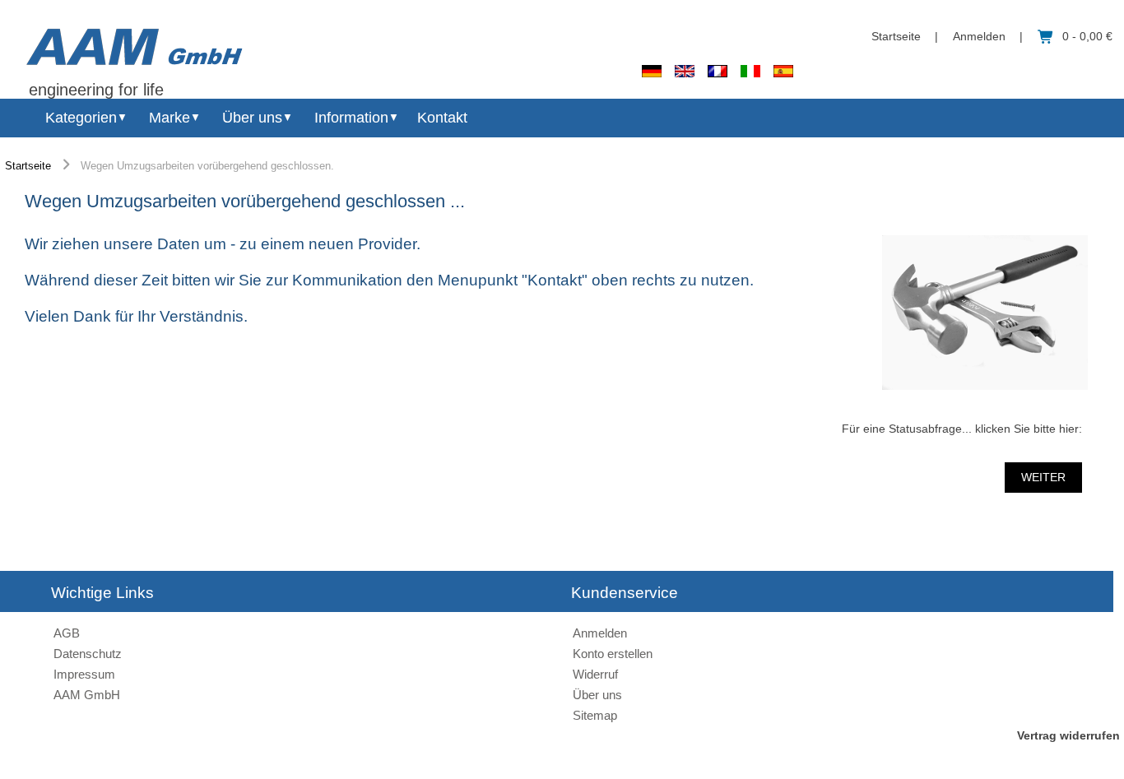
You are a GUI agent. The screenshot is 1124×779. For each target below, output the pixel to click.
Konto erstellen (613, 654)
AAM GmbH (86, 695)
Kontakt (442, 117)
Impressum (84, 674)
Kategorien (81, 117)
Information (351, 117)
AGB (66, 633)
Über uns (252, 117)
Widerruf (595, 674)
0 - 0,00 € (1087, 36)
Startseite (896, 36)
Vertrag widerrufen (1068, 735)
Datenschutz (87, 654)
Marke (169, 117)
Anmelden (979, 36)
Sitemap (595, 715)
